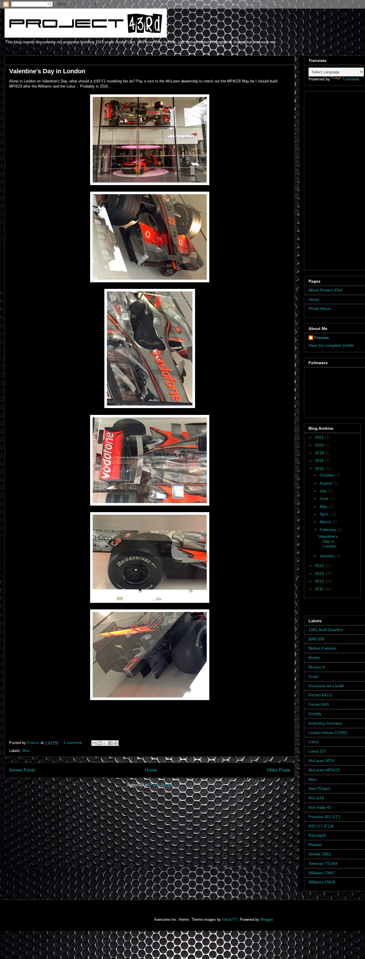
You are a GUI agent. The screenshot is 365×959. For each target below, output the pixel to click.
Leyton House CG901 (328, 732)
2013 (320, 573)
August (326, 483)
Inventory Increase (325, 723)
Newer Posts (22, 770)
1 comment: (73, 743)
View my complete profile (331, 345)
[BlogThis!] (99, 743)
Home (151, 770)
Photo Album (320, 308)
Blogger (266, 919)
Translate (350, 79)
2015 (320, 468)
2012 (320, 581)
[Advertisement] (337, 179)
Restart (315, 844)
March (326, 522)
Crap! (314, 676)
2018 (320, 453)
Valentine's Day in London (47, 71)
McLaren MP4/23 (324, 770)
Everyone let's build (326, 686)
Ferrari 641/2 (320, 695)
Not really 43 (320, 807)
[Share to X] (105, 743)
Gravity (315, 713)
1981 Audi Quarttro (326, 629)
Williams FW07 (322, 873)
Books (314, 657)
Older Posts (278, 770)
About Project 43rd (325, 290)
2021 (320, 437)
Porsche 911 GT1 (324, 816)
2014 (320, 565)
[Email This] (94, 743)
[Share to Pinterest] (116, 743)
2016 (320, 460)
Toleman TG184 (323, 863)
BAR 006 (317, 639)
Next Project (319, 788)
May (324, 506)
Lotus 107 (318, 751)
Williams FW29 (322, 882)
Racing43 (317, 835)
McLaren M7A (321, 760)
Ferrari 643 (319, 704)
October (327, 475)
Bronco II (317, 667)
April (324, 514)
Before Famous (322, 648)
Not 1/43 (316, 798)
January (327, 555)
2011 (320, 589)
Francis (321, 337)
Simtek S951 (320, 854)
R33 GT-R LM (321, 826)
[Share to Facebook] (110, 743)
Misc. (26, 751)
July (324, 490)
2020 (320, 445)
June (325, 498)
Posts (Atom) (161, 785)
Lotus (314, 741)
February (328, 529)
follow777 (230, 919)
